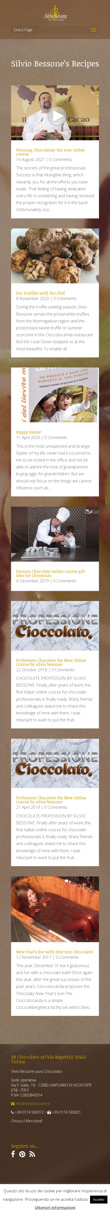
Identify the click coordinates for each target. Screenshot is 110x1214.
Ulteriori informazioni (55, 1207)
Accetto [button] (98, 1199)
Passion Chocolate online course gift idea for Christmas (50, 573)
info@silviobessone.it (32, 1103)
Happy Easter (28, 432)
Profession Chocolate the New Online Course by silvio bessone (51, 662)
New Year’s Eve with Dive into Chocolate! (54, 952)
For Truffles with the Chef (40, 293)
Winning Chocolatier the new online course (50, 152)
